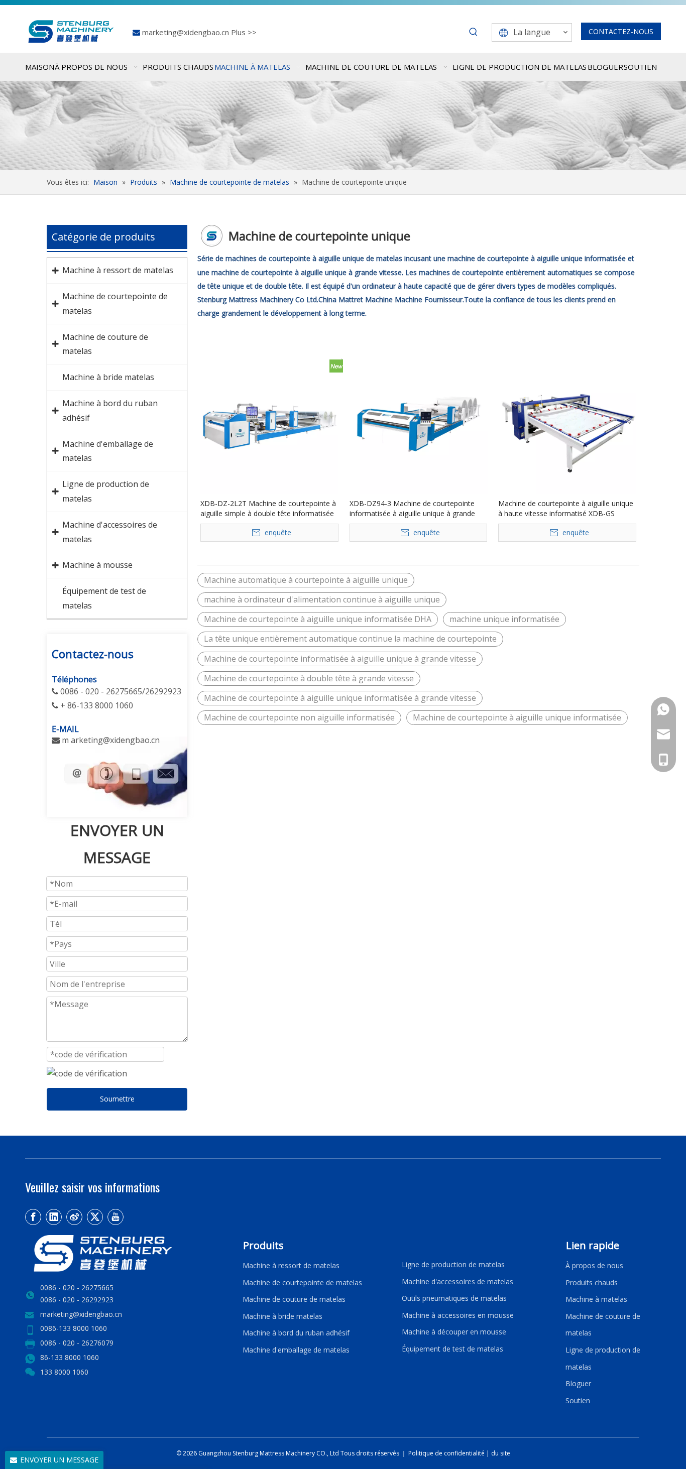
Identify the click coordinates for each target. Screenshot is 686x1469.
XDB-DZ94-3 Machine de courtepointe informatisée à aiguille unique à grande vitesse (412, 509)
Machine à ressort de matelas (117, 270)
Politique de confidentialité (447, 1453)
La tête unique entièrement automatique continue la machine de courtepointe (350, 638)
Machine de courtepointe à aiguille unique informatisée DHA (317, 619)
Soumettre (117, 1099)
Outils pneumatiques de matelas (454, 1298)
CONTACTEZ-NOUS (621, 31)
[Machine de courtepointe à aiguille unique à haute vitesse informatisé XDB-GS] (567, 423)
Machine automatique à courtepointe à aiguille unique (306, 579)
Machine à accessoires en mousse (458, 1315)
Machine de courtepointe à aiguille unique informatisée (517, 717)
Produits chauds (591, 1282)
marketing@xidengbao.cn (186, 32)
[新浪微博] (74, 1217)
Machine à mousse (97, 564)
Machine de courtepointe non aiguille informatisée (299, 717)
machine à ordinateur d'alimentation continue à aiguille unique (322, 599)
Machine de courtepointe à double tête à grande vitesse (309, 678)
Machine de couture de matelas (294, 1299)
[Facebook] (33, 1217)
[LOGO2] (128, 1253)
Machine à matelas (596, 1299)
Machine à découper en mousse (454, 1331)
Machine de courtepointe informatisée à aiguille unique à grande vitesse (340, 658)
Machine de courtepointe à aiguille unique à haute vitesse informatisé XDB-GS (565, 508)
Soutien (579, 1400)
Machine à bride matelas (108, 377)
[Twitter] (95, 1217)
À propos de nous (594, 1265)
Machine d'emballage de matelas (296, 1350)
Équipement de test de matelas (452, 1349)
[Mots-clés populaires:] (474, 32)
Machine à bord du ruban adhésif (296, 1332)
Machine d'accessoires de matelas (457, 1281)
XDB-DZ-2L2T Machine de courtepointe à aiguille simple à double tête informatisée (268, 508)
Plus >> (244, 32)
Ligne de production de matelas (453, 1264)
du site (500, 1453)
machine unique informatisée (504, 619)
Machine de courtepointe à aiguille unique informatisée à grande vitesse (340, 697)
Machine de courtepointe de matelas (302, 1282)
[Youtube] (115, 1217)
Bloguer (578, 1383)
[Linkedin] (54, 1217)
